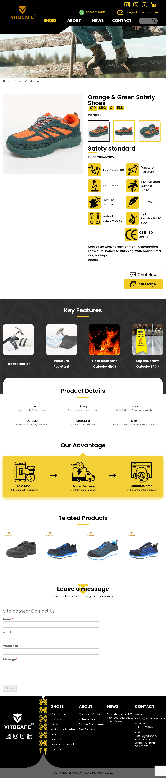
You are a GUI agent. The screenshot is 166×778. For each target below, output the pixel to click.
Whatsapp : (142, 723)
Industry (56, 719)
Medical (56, 739)
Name (8, 619)
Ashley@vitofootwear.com (141, 12)
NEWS (98, 20)
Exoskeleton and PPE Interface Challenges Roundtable (120, 717)
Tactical (56, 749)
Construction (32, 81)
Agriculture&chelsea (64, 729)
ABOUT (74, 20)
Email (8, 632)
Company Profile (89, 714)
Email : (139, 714)
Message (10, 659)
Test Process (87, 729)
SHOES (50, 20)
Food (54, 734)
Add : (138, 732)
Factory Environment (92, 724)
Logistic (55, 724)
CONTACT (122, 20)
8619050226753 (95, 12)
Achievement (87, 719)
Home (6, 81)
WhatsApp (10, 646)
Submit (10, 688)
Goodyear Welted (62, 744)
